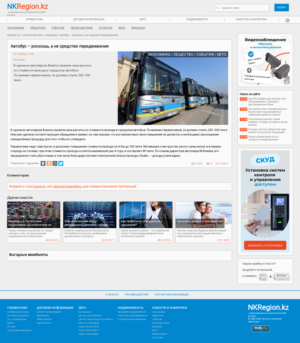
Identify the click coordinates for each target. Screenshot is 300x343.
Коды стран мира (88, 334)
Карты (10, 323)
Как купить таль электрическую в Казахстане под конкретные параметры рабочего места (267, 112)
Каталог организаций (49, 312)
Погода (11, 326)
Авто (121, 28)
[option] (265, 60)
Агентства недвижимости (132, 315)
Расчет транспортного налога (96, 319)
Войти (282, 7)
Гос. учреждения (17, 319)
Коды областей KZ (89, 326)
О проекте (111, 294)
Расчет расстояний (90, 315)
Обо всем (157, 337)
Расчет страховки (89, 323)
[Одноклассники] (49, 163)
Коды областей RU (89, 330)
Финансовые (159, 334)
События (57, 28)
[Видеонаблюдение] (265, 60)
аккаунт (40, 186)
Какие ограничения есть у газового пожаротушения (263, 138)
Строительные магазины (132, 319)
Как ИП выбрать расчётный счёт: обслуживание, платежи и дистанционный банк (267, 101)
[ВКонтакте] (43, 163)
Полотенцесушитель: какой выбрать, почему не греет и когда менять (268, 122)
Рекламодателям (136, 294)
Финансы (138, 28)
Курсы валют (44, 323)
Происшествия (81, 28)
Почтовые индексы (18, 315)
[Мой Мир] (54, 163)
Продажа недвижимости (132, 312)
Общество (37, 28)
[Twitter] (60, 163)
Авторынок (85, 312)
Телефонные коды (18, 312)
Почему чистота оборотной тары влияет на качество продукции (267, 131)
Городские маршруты (19, 330)
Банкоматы (43, 315)
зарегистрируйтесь (67, 186)
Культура (105, 28)
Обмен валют (44, 319)
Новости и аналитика (251, 19)
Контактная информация (172, 294)
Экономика (15, 28)
